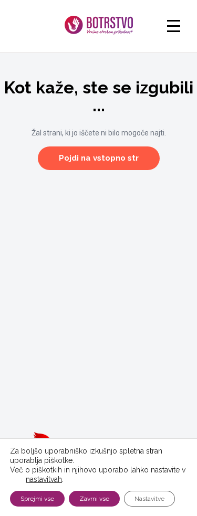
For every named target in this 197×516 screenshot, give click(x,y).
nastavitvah (44, 479)
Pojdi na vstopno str (99, 158)
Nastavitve (149, 498)
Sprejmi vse (37, 498)
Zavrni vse (94, 498)
